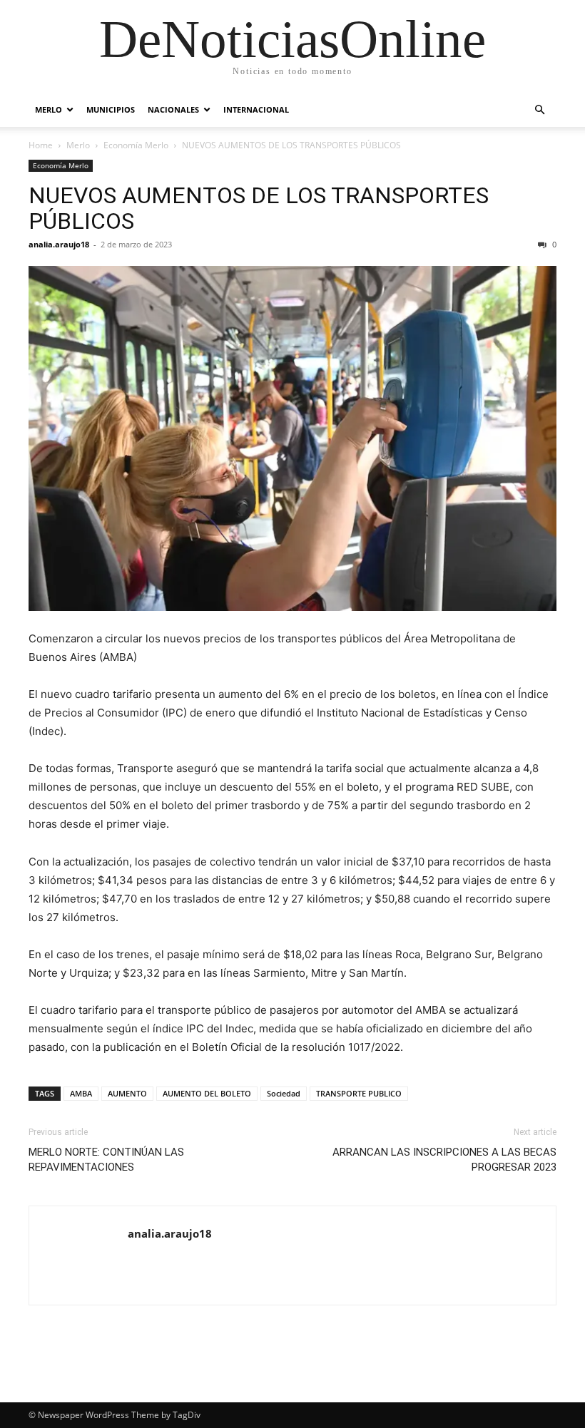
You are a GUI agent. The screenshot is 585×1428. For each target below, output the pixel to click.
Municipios (110, 109)
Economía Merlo (135, 145)
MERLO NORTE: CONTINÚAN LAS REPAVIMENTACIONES (106, 1159)
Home (41, 145)
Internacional (256, 109)
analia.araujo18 (59, 244)
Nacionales (173, 109)
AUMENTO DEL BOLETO (207, 1093)
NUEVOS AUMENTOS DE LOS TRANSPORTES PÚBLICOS (259, 208)
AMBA (81, 1093)
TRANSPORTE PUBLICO (359, 1093)
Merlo (48, 109)
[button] (539, 110)
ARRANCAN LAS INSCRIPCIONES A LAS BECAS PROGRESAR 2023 (444, 1159)
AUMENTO (127, 1093)
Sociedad (283, 1093)
